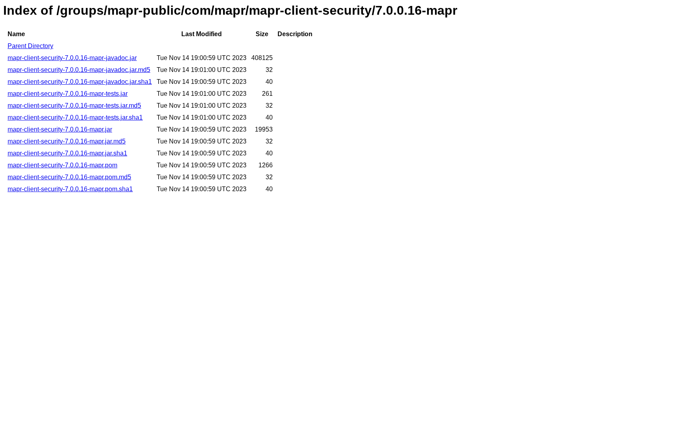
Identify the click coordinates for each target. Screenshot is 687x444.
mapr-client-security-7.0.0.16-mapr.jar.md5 (67, 141)
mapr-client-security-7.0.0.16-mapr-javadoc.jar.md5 (79, 69)
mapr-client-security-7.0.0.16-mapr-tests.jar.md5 (74, 105)
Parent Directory (30, 46)
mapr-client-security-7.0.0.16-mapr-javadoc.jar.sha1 (80, 81)
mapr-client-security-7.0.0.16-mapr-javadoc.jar (72, 57)
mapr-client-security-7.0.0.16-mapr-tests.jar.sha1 (75, 117)
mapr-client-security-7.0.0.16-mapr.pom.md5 (69, 177)
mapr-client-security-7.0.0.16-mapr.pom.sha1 (70, 189)
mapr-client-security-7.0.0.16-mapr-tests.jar (68, 93)
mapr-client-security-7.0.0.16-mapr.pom (62, 165)
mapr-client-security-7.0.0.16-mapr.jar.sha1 (67, 153)
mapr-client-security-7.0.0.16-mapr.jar (60, 129)
